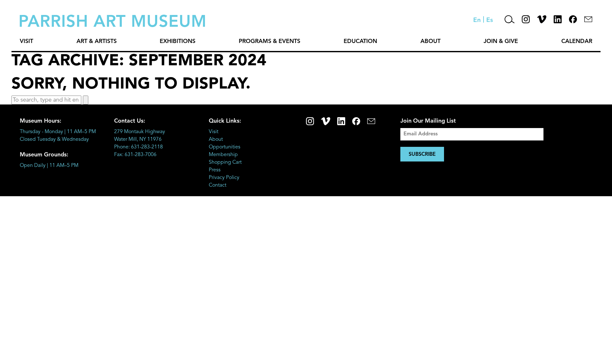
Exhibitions (177, 41)
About (430, 41)
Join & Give (501, 41)
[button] (85, 100)
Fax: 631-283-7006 (135, 154)
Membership (223, 154)
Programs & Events (269, 41)
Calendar (576, 41)
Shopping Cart (225, 162)
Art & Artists (96, 41)
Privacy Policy (224, 177)
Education (360, 41)
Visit (26, 41)
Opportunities (224, 147)
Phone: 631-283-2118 (138, 147)
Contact (217, 185)
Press (215, 170)
